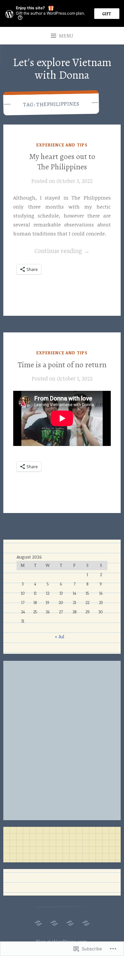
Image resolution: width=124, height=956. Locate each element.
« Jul (59, 636)
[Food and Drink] (54, 921)
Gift (106, 13)
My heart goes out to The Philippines (62, 161)
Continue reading (51, 251)
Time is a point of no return (62, 364)
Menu (66, 36)
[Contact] (86, 921)
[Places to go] (38, 921)
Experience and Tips (61, 145)
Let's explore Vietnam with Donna (62, 68)
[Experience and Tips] (70, 921)
